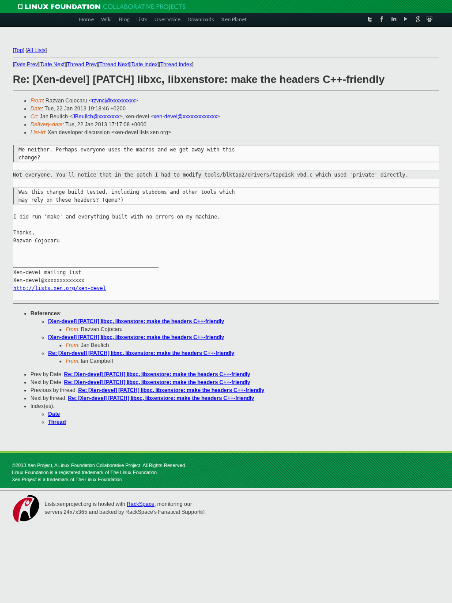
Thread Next (114, 64)
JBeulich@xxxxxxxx (96, 116)
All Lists (36, 50)
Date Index (145, 64)
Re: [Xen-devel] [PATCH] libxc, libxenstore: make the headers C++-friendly (141, 353)
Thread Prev (82, 64)
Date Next (52, 64)
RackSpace (140, 504)
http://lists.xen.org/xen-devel (59, 288)
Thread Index (176, 64)
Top (18, 50)
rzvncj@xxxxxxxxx (113, 101)
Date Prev (26, 64)
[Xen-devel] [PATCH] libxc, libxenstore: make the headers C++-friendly (136, 321)
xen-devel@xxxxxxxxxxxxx (185, 116)
